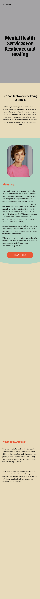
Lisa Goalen (6, 4)
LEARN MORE (20, 255)
